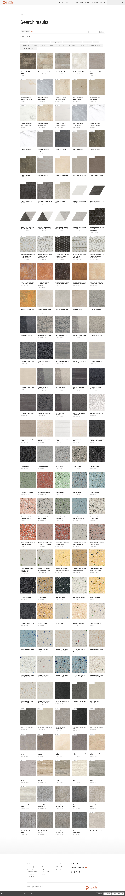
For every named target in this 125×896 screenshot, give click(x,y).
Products (61, 2)
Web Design (29, 888)
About (81, 2)
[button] (100, 32)
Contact (87, 2)
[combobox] (114, 2)
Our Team (58, 869)
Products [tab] (25, 31)
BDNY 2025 (95, 2)
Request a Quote (31, 867)
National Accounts (32, 871)
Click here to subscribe (78, 867)
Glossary (44, 874)
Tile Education (45, 871)
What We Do (59, 867)
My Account (30, 874)
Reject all (107, 893)
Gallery (43, 869)
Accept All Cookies (118, 893)
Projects (68, 2)
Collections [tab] (35, 31)
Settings (99, 893)
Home (21, 14)
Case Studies (45, 867)
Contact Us (30, 869)
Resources (75, 2)
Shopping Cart (31, 876)
